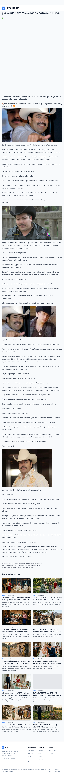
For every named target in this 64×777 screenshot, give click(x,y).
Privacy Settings (57, 770)
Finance (30, 761)
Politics (43, 8)
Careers (40, 756)
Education (53, 8)
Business (38, 8)
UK (33, 8)
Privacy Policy (52, 750)
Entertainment (31, 759)
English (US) (50, 770)
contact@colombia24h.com (9, 758)
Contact (40, 753)
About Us (40, 750)
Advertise (40, 759)
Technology (31, 750)
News (26, 8)
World (30, 8)
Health (48, 8)
